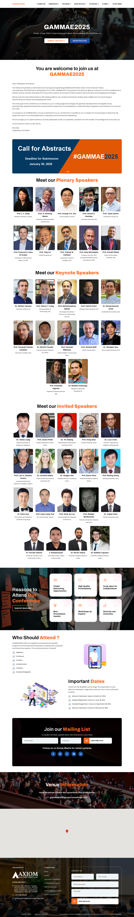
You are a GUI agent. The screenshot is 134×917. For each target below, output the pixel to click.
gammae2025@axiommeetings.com (26, 898)
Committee (41, 4)
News (46, 872)
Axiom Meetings (76, 914)
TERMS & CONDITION (41, 914)
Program (65, 4)
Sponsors (93, 4)
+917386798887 (21, 895)
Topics (46, 875)
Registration (79, 4)
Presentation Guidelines (53, 891)
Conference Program (52, 883)
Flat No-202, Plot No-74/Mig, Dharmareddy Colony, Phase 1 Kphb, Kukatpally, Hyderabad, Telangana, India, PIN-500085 (26, 889)
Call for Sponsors (50, 887)
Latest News (117, 4)
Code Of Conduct (50, 895)
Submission (53, 4)
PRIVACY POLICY (26, 914)
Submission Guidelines (52, 879)
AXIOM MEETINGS (116, 914)
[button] (65, 171)
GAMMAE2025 (18, 4)
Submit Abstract (56, 46)
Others (105, 4)
